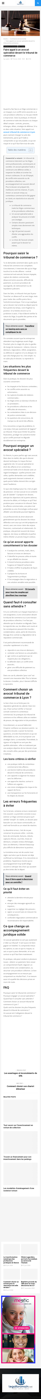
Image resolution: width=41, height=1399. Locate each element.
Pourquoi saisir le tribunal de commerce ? (19, 993)
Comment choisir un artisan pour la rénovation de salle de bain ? (11, 1284)
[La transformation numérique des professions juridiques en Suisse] (11, 1249)
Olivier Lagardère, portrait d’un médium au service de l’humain (29, 1260)
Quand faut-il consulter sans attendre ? (18, 998)
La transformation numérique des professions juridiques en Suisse (11, 1260)
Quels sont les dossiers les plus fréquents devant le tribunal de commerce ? (19, 1008)
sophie (7, 59)
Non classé (21, 46)
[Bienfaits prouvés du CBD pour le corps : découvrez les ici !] (29, 1274)
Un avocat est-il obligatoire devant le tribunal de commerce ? (17, 1014)
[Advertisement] (20, 85)
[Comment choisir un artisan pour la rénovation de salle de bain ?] (11, 1274)
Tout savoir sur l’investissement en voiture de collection (18, 1126)
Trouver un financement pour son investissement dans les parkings (17, 1158)
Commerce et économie (10, 46)
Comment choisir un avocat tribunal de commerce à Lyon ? (18, 1003)
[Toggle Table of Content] (29, 150)
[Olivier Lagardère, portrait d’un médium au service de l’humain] (29, 1249)
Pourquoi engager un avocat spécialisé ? (19, 996)
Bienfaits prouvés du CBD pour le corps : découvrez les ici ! (29, 1284)
